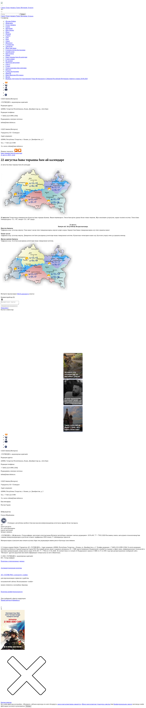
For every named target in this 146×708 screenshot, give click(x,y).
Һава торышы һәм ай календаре (11, 153)
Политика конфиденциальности (12, 592)
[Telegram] (6, 88)
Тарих (18, 7)
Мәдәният (24, 7)
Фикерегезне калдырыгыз (9, 306)
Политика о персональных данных (12, 561)
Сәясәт (3, 7)
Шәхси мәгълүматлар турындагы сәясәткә (96, 704)
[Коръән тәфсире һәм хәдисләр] (6, 83)
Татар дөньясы (11, 7)
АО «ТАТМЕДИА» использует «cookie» (14, 575)
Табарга (22, 14)
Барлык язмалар (6, 702)
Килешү (28, 706)
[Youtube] (6, 90)
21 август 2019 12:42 (8, 155)
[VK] (6, 85)
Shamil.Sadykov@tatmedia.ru (10, 600)
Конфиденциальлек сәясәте (123, 704)
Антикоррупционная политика (11, 568)
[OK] (6, 93)
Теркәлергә (4, 308)
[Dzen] (6, 95)
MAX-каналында (23, 294)
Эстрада (30, 7)
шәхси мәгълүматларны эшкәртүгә (69, 704)
